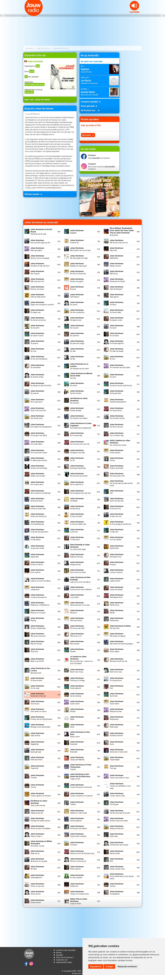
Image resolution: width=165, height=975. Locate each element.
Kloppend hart (77, 563)
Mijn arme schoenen (38, 634)
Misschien (37, 650)
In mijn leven (77, 538)
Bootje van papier (77, 280)
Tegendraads (116, 758)
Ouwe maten (116, 702)
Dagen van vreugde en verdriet (42, 303)
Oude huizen (77, 702)
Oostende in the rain (38, 694)
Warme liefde (116, 852)
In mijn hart (116, 530)
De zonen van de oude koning (121, 384)
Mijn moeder (77, 642)
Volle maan (116, 835)
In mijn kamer (37, 538)
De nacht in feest (37, 334)
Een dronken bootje (117, 417)
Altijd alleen (116, 256)
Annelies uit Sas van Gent (40, 264)
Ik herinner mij (116, 507)
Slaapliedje (37, 743)
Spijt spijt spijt (37, 750)
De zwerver (37, 392)
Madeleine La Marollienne (40, 603)
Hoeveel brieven (37, 499)
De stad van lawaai (116, 349)
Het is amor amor (37, 483)
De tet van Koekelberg (39, 357)
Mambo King (116, 603)
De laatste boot (77, 318)
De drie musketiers (77, 311)
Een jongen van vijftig (39, 434)
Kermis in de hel (37, 563)
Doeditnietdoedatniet (118, 400)
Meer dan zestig (77, 619)
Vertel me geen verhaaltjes (41, 827)
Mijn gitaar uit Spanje (118, 634)
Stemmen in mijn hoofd (118, 750)
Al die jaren (122, 231)
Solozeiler (77, 743)
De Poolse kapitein (117, 342)
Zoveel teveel (37, 901)
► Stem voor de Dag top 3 (64, 957)
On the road (37, 687)
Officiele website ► (34, 194)
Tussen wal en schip (117, 794)
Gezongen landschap (78, 466)
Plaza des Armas (116, 710)
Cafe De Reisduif (116, 287)
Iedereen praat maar (38, 507)
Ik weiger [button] (109, 966)
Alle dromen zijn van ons (119, 241)
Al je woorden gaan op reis (40, 241)
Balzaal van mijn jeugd (78, 264)
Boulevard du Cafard (117, 280)
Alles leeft (116, 249)
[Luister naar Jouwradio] (134, 12)
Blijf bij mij (116, 272)
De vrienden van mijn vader (120, 366)
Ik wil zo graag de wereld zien (120, 522)
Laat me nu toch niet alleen (41, 579)
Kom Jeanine (37, 571)
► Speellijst (58, 955)
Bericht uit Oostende (78, 272)
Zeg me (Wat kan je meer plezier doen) (122, 876)
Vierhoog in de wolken (78, 827)
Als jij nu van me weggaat (40, 256)
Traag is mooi (80, 776)
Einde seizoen (116, 451)
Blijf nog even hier (37, 280)
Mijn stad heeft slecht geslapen (121, 642)
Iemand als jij (77, 507)
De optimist (77, 334)
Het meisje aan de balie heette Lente (121, 483)
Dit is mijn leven (37, 400)
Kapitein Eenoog (77, 555)
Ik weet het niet (116, 515)
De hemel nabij (116, 311)
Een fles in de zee (116, 425)
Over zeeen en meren (39, 710)
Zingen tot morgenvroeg (79, 892)
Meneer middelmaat (38, 627)
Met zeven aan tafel (77, 627)
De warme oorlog (37, 375)
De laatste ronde (116, 318)
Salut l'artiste (37, 734)
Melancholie (116, 619)
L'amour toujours (116, 571)
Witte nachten (77, 867)
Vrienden (77, 843)
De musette (37, 326)
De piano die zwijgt (77, 342)
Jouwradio (29, 48)
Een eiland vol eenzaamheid (41, 425)
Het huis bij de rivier (117, 474)
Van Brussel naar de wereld (120, 811)
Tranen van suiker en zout (119, 776)
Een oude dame (37, 442)
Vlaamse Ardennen (117, 827)
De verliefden (37, 366)
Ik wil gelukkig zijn (37, 522)
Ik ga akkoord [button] (95, 966)
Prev (3, 15)
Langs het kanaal (116, 588)
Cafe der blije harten (38, 295)
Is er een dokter (116, 538)
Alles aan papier (37, 249)
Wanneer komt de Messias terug (82, 852)
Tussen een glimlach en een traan (120, 785)
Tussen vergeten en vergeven (81, 794)
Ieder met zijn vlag (116, 499)
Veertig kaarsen (77, 819)
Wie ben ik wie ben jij (78, 860)
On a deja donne (116, 679)
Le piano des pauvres (39, 596)
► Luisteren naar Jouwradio (64, 950)
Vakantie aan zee (37, 811)
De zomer (77, 384)
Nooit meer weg (116, 670)
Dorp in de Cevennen (38, 409)
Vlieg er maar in (37, 835)
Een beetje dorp (37, 417)
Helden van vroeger (38, 474)
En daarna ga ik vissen (39, 459)
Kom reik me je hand (78, 571)
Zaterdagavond (37, 876)
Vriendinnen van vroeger (119, 843)
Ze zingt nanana (77, 876)
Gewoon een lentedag (39, 466)
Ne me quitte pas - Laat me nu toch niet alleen (81, 659)
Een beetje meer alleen (79, 417)
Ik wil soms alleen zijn (78, 522)
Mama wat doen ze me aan (80, 603)
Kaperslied (37, 555)
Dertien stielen (77, 392)
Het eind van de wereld (78, 474)
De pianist (37, 342)
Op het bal (116, 694)
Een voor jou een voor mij (79, 442)
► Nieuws (58, 952)
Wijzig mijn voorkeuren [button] (127, 966)
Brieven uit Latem (37, 287)
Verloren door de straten (119, 819)
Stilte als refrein (37, 758)
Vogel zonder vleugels (78, 835)
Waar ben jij (37, 852)
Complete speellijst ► (91, 101)
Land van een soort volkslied (81, 588)
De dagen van (37, 311)
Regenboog (116, 718)
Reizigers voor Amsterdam (40, 725)
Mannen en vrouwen (38, 611)
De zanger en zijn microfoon (41, 384)
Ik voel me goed (77, 515)
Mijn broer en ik (77, 634)
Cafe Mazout (77, 295)
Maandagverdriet (116, 596)
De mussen (77, 326)
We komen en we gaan (39, 860)
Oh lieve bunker (37, 679)
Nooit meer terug (77, 670)
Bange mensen (116, 264)
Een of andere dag (116, 434)
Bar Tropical (37, 272)
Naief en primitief (37, 660)
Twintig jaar (116, 803)
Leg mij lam (77, 596)
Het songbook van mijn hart (80, 491)
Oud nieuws (37, 702)
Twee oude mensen (39, 803)
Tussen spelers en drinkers (41, 794)
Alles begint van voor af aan (80, 249)
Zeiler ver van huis (37, 884)
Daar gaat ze (116, 295)
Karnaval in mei (116, 555)
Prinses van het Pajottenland (41, 718)
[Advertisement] (132, 88)
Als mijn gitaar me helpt (79, 256)
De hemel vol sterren (38, 318)
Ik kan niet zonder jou (39, 515)
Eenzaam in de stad (77, 451)
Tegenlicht (37, 767)
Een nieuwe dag (77, 434)
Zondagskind (116, 892)
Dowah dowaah (77, 409)
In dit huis (77, 530)
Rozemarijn (116, 725)
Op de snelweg (77, 694)
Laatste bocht (116, 579)
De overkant (116, 334)
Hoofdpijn (77, 499)
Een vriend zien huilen (39, 451)
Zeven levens (37, 892)
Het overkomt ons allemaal (40, 491)
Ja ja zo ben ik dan (37, 547)
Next (162, 15)
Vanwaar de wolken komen (40, 819)
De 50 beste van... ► (90, 110)
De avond (77, 303)
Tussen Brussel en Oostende (81, 786)
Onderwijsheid (77, 687)
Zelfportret (77, 884)
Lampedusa (37, 588)
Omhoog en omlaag (77, 679)
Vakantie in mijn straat (78, 811)
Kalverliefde (116, 547)
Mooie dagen (116, 650)
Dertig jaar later (116, 392)
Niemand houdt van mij (118, 660)
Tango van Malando (77, 758)
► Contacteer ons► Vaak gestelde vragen (63, 961)
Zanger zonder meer (117, 867)
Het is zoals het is (77, 483)
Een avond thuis (116, 409)
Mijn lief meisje (37, 642)
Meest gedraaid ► (89, 106)
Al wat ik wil (77, 241)
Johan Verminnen (43, 48)
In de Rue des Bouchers (39, 530)
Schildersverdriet (116, 734)
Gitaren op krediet (116, 466)
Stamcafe (77, 750)
